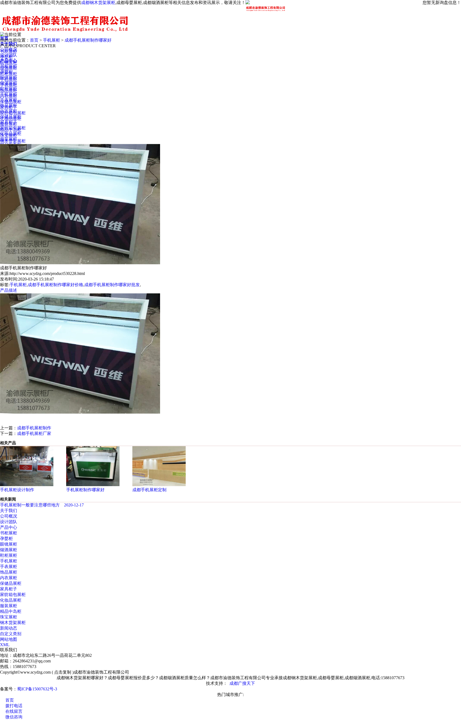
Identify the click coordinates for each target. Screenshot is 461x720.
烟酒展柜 (8, 68)
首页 (34, 40)
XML (5, 644)
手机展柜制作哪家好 (85, 489)
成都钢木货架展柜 (98, 2)
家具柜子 (8, 107)
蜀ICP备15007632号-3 (37, 689)
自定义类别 (10, 633)
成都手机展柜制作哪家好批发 (112, 284)
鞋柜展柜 (8, 73)
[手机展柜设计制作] (26, 484)
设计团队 (8, 521)
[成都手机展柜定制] (159, 484)
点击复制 (62, 672)
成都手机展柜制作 (34, 428)
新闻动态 (8, 628)
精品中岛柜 (10, 129)
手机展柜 (51, 40)
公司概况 (8, 516)
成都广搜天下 (242, 683)
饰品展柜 (8, 90)
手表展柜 (8, 85)
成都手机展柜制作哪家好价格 (55, 284)
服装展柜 (8, 124)
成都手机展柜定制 (149, 489)
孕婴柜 (6, 57)
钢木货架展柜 (13, 141)
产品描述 (8, 290)
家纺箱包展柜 (13, 113)
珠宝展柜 (8, 135)
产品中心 (8, 527)
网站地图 (8, 639)
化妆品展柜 (10, 118)
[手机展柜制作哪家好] (93, 484)
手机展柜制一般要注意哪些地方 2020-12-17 (42, 505)
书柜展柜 (8, 51)
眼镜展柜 (8, 62)
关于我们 (8, 510)
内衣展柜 (8, 96)
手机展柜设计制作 (17, 489)
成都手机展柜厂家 (34, 433)
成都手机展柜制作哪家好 (88, 40)
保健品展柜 (10, 101)
